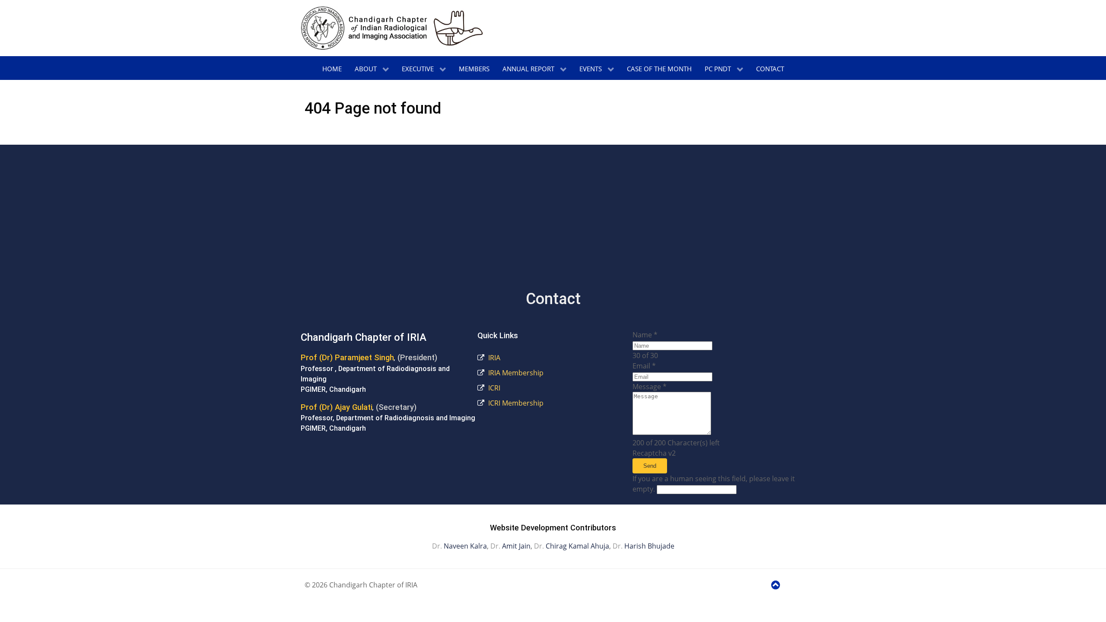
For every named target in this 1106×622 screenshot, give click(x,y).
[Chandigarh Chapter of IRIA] (392, 28)
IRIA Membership (514, 373)
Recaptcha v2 (654, 453)
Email (644, 366)
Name (645, 335)
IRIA (493, 357)
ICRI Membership (514, 403)
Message (649, 386)
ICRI (493, 388)
